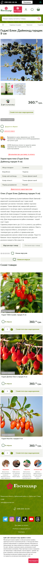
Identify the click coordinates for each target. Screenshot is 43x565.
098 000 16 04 (10, 2)
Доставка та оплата (21, 525)
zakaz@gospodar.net (7, 502)
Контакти (21, 532)
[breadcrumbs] (3, 25)
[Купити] (21, 292)
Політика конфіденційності (21, 529)
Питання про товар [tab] (32, 245)
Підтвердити (33, 561)
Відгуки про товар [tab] (10, 245)
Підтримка (27, 2)
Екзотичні (29, 25)
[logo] (6, 12)
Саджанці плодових (15, 25)
